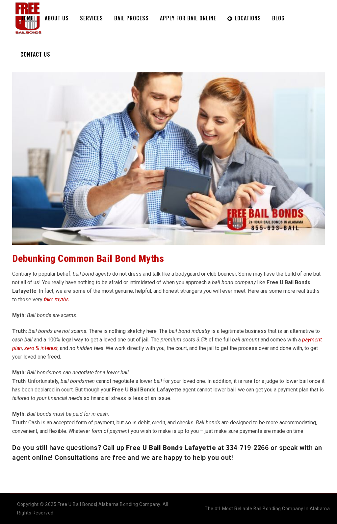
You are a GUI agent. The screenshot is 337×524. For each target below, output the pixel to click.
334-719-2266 (247, 448)
